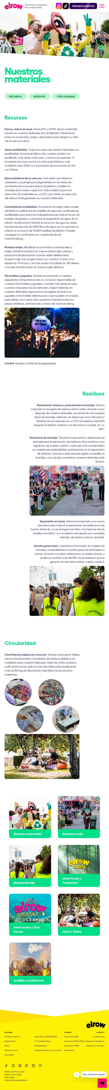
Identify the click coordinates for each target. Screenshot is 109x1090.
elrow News (9, 1055)
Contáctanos (98, 1036)
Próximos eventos (12, 1036)
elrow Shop (69, 1050)
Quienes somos (11, 1050)
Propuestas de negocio (94, 1041)
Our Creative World (42, 1041)
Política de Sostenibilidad (16, 1080)
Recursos (15, 96)
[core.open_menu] (101, 6)
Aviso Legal (10, 1077)
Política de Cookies (13, 1074)
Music (7, 1046)
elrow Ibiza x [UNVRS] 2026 (45, 1036)
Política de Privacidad (14, 1071)
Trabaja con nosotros (95, 1046)
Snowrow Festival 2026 (74, 1041)
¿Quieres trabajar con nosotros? (48, 1050)
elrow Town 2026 (71, 1036)
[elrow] (14, 6)
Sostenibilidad (40, 1046)
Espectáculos (10, 1041)
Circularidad (66, 96)
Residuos (39, 96)
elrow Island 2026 (71, 1046)
